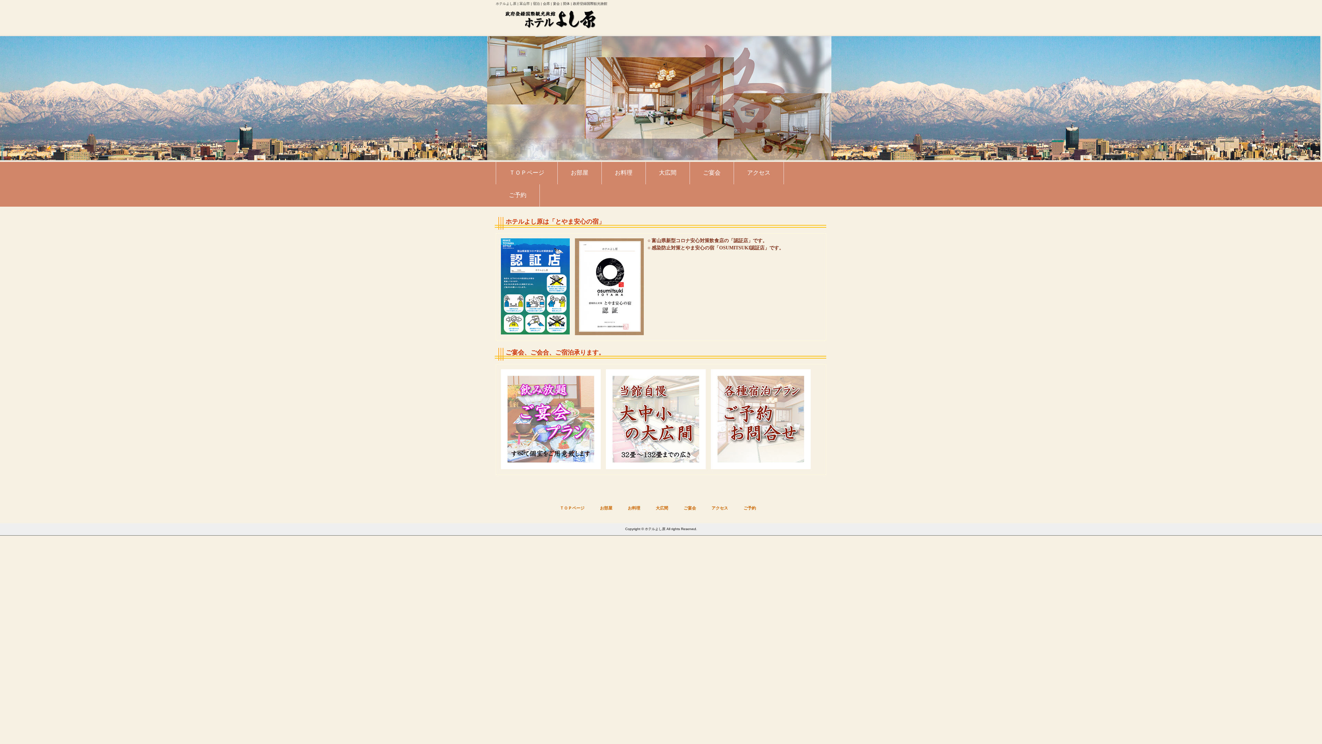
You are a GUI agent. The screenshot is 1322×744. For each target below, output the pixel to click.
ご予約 (750, 508)
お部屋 (606, 508)
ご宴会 (690, 508)
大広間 (662, 508)
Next (1313, 98)
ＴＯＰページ (572, 508)
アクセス (720, 508)
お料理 (634, 508)
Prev (8, 98)
